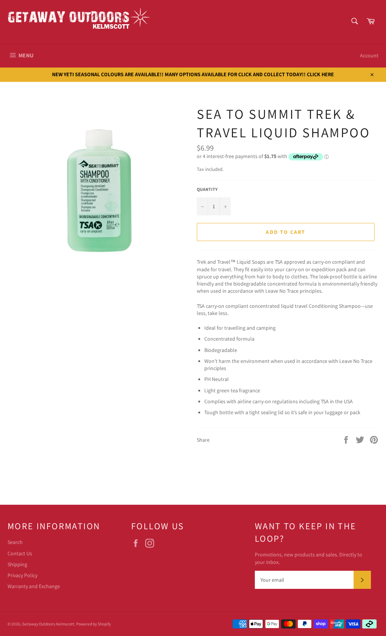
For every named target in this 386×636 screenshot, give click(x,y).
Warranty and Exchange (34, 586)
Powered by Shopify (93, 624)
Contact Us (20, 553)
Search (15, 542)
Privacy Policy (22, 575)
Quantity (207, 189)
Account (369, 55)
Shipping (17, 564)
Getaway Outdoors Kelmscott (48, 624)
